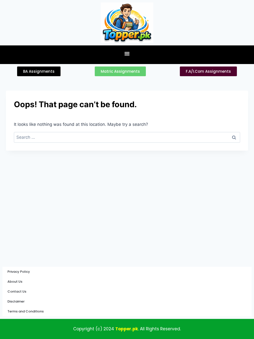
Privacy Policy (18, 271)
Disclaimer (16, 301)
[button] (127, 53)
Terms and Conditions (25, 311)
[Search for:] (127, 137)
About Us (14, 281)
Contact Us (16, 291)
